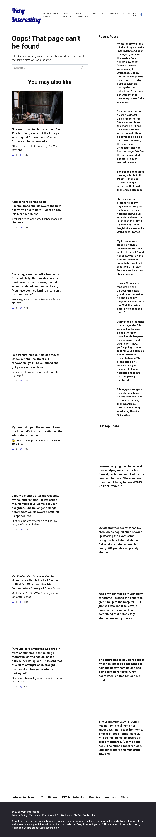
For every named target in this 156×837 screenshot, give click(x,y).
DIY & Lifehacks (73, 797)
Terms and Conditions (42, 815)
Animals (113, 13)
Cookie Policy (64, 815)
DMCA (77, 815)
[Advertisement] (121, 789)
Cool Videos (49, 797)
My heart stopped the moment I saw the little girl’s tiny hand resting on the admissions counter (37, 431)
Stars (126, 13)
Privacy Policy (19, 815)
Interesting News (24, 797)
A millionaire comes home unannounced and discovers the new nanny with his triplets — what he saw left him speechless (36, 208)
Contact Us (89, 815)
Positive (98, 13)
